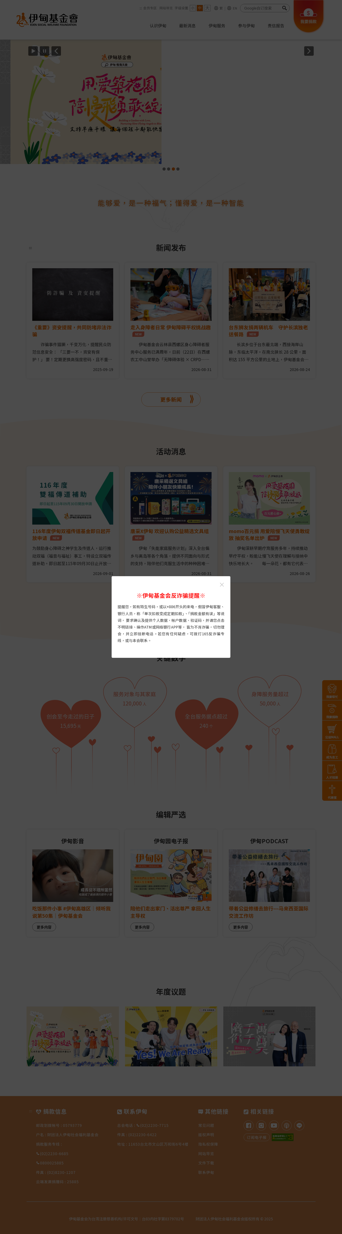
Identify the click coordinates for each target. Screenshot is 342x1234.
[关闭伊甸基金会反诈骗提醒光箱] (221, 584)
